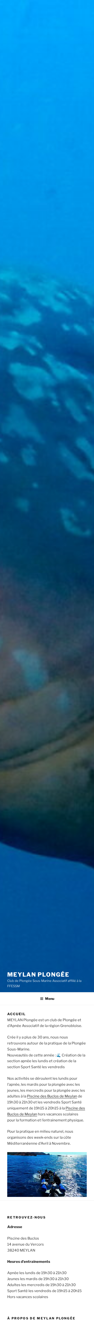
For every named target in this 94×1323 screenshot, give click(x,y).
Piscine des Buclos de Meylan (52, 1096)
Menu (49, 999)
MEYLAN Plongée (38, 974)
